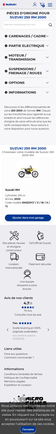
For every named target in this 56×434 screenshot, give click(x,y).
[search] (50, 25)
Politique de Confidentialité (20, 377)
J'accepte (28, 429)
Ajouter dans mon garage (28, 217)
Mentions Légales (14, 381)
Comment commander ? (19, 357)
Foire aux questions (16, 354)
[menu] (50, 4)
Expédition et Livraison (17, 385)
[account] (35, 4)
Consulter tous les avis (28, 314)
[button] (28, 172)
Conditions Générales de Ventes (23, 374)
